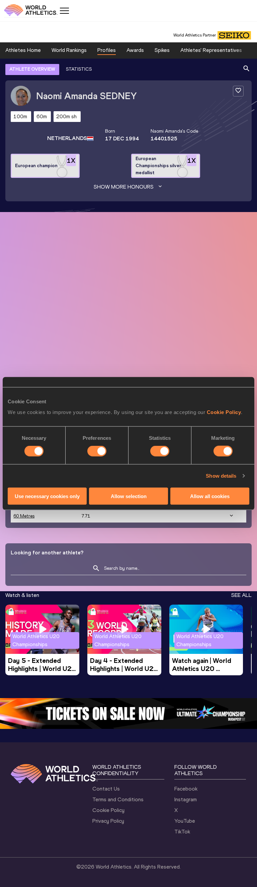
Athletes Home (23, 50)
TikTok (182, 831)
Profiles (106, 50)
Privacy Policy (108, 821)
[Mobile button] (64, 10)
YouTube (184, 821)
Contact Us (106, 789)
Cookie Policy (224, 412)
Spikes (162, 50)
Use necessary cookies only (47, 496)
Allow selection (129, 496)
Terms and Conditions (118, 799)
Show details (221, 476)
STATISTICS (79, 69)
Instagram (185, 799)
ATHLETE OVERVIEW (32, 69)
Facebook (185, 789)
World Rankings (69, 50)
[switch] (96, 451)
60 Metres (23, 516)
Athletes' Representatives (211, 50)
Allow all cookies (210, 496)
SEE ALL (241, 595)
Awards (135, 50)
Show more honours (124, 187)
